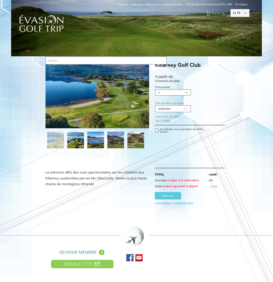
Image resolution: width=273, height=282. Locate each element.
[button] (216, 13)
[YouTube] (139, 257)
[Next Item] (143, 92)
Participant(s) (162, 87)
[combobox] (106, 61)
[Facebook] (130, 257)
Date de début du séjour (171, 103)
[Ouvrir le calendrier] (185, 108)
